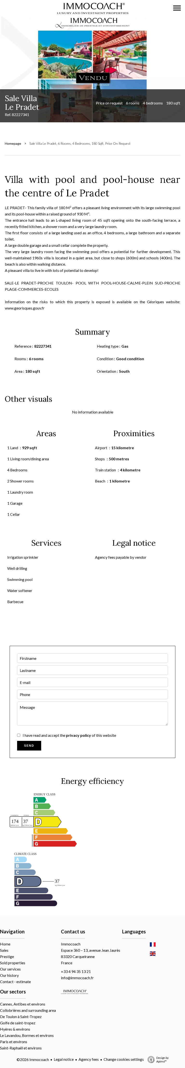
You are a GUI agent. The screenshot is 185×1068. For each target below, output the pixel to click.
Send (29, 745)
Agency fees (89, 1059)
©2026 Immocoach (33, 1059)
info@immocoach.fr (77, 977)
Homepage (13, 143)
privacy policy (78, 735)
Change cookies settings (124, 1059)
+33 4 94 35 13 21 (76, 971)
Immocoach (70, 944)
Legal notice (64, 1059)
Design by (162, 1059)
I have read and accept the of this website (69, 735)
